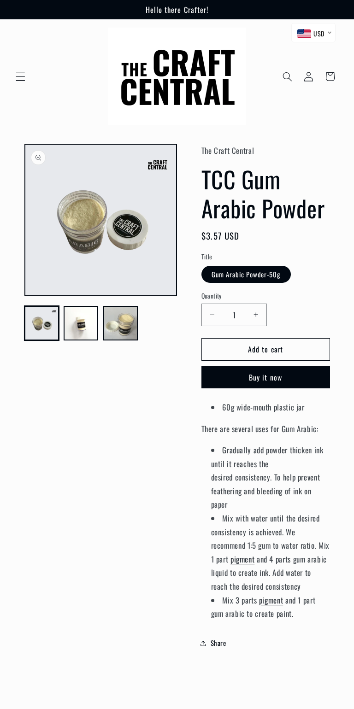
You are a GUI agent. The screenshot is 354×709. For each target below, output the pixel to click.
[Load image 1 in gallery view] (41, 323)
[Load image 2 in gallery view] (81, 323)
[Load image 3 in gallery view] (120, 323)
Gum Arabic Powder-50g (246, 274)
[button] (20, 76)
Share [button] (218, 643)
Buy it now (265, 377)
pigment (242, 559)
